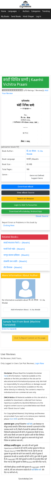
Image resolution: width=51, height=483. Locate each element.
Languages (12, 11)
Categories (35, 11)
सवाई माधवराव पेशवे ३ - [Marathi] (17, 242)
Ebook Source (42, 216)
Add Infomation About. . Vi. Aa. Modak (25, 309)
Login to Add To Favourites (25, 205)
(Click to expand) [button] (9, 329)
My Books (5, 16)
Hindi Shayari (28, 16)
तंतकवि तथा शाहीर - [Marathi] (15, 261)
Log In (38, 16)
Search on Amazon (25, 198)
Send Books (16, 16)
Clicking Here (8, 225)
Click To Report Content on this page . (30, 338)
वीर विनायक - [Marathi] (13, 267)
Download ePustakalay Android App (25, 211)
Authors (26, 11)
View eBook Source (25, 192)
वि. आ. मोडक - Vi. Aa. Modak (35, 153)
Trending (46, 11)
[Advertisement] (25, 45)
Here (6, 376)
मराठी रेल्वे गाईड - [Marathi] (14, 249)
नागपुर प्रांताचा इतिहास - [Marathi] (16, 255)
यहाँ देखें (30, 424)
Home (3, 11)
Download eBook (25, 186)
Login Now (39, 363)
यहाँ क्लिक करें (36, 469)
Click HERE (13, 419)
